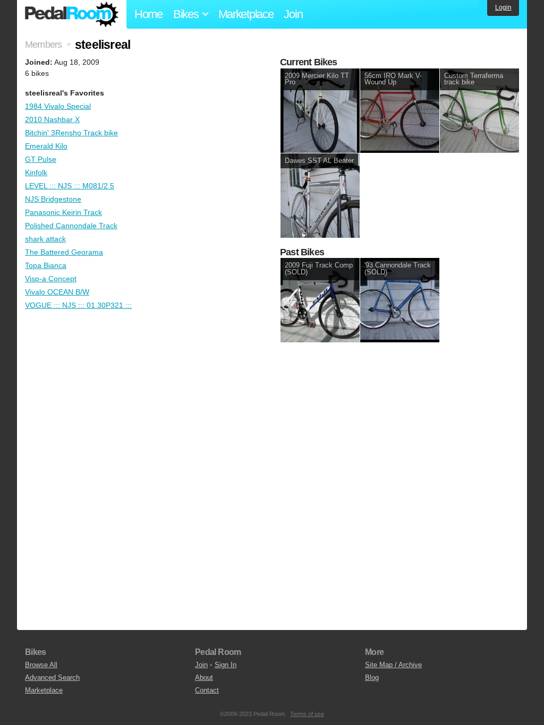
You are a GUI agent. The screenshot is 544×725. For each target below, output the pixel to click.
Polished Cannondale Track (71, 225)
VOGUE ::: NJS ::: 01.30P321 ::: (78, 305)
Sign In (225, 665)
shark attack (45, 239)
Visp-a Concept (50, 278)
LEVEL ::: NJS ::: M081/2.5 (69, 186)
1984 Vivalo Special (58, 106)
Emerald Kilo (46, 146)
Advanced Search (52, 677)
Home (148, 14)
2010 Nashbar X (52, 119)
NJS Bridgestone (53, 199)
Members (43, 44)
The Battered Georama (64, 252)
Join (293, 14)
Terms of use (307, 714)
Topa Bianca (45, 265)
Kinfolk (36, 172)
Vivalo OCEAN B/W (57, 292)
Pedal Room (71, 14)
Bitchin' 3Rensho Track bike (71, 132)
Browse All (41, 665)
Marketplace (246, 14)
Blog (372, 677)
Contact (207, 690)
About (204, 677)
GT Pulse (40, 159)
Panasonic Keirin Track (63, 212)
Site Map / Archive (393, 665)
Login (503, 7)
